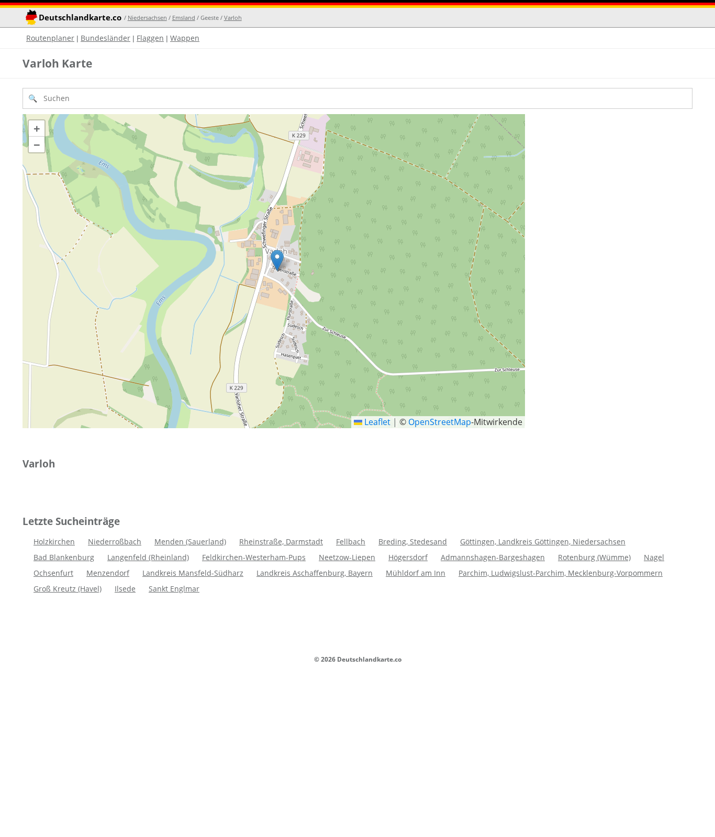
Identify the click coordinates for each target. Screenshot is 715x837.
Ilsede (125, 589)
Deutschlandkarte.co (80, 17)
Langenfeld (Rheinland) (148, 557)
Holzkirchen (54, 541)
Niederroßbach (114, 541)
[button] (277, 260)
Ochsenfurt (53, 573)
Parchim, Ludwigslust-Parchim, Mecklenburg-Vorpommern (561, 573)
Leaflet (376, 422)
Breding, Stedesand (412, 541)
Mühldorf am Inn (415, 573)
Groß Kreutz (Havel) (67, 589)
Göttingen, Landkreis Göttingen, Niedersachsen (542, 541)
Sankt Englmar (174, 589)
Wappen (184, 38)
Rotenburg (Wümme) (594, 557)
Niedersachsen (147, 17)
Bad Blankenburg (63, 557)
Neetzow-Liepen (347, 557)
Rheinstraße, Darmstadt (281, 541)
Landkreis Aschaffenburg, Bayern (314, 573)
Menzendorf (107, 573)
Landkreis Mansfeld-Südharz (192, 573)
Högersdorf (408, 557)
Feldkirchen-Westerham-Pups (254, 557)
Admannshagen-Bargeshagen (493, 557)
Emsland (183, 17)
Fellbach (350, 541)
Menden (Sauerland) (190, 541)
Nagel (654, 557)
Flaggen (150, 38)
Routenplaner (50, 38)
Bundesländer (105, 38)
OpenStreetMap (439, 422)
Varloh (233, 17)
